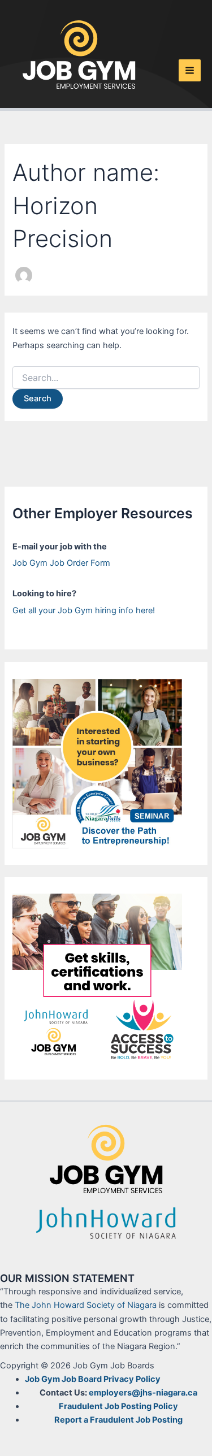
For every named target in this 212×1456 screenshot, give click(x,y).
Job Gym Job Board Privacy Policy (93, 1379)
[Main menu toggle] (190, 70)
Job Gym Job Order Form (61, 563)
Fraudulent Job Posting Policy (118, 1406)
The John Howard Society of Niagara (86, 1305)
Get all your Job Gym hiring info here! (83, 610)
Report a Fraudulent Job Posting (118, 1420)
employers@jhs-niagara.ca (143, 1393)
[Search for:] (105, 378)
